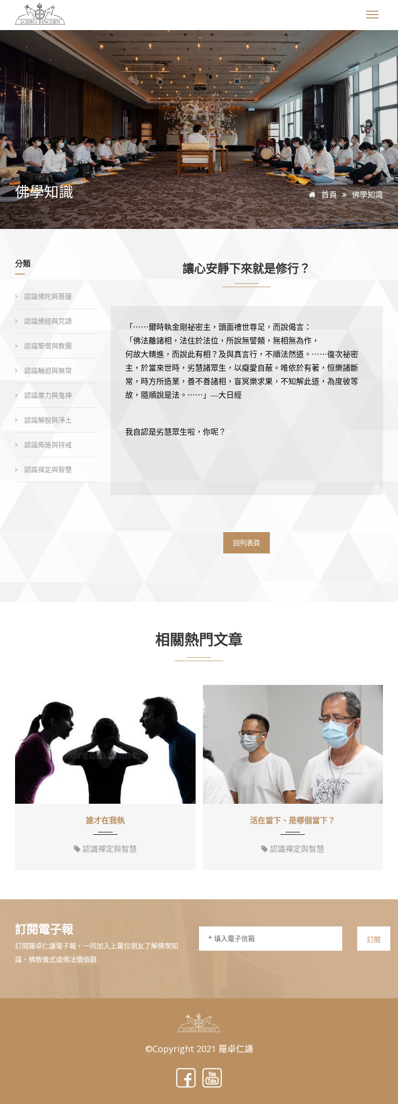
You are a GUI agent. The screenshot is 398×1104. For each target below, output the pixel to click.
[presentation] (25, 779)
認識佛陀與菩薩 (47, 296)
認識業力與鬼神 (47, 395)
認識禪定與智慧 (47, 469)
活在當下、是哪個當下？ (292, 820)
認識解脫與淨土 (47, 419)
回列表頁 (246, 542)
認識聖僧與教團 (47, 345)
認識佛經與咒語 (47, 320)
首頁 (328, 194)
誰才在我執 (105, 820)
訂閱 (374, 939)
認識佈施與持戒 (47, 444)
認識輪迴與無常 (47, 370)
